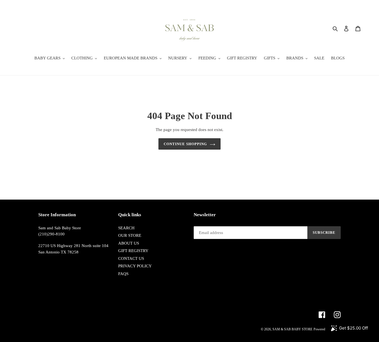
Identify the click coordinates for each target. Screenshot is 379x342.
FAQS (123, 273)
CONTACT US (131, 258)
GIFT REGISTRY (133, 250)
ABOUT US (128, 243)
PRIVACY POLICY (135, 266)
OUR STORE (129, 235)
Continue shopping (185, 144)
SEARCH (126, 228)
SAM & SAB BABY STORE (292, 329)
